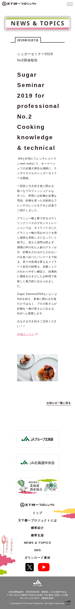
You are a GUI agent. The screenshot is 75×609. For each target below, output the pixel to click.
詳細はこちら (25, 334)
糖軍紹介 (37, 527)
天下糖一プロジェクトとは (37, 520)
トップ (37, 513)
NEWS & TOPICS (37, 542)
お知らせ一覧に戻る (58, 402)
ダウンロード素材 (37, 557)
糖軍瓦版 (37, 535)
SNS (37, 550)
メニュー (70, 4)
